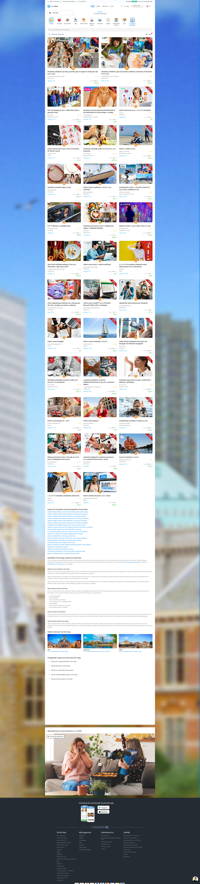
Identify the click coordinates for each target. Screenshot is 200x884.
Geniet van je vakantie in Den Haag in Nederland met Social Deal (65, 533)
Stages (58, 852)
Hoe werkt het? (61, 847)
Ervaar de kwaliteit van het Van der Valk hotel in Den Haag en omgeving (67, 538)
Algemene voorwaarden (63, 875)
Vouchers (81, 845)
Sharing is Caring (61, 856)
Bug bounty (60, 880)
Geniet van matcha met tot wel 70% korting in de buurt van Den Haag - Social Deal (70, 527)
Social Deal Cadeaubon (85, 849)
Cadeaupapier (82, 847)
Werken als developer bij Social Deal (133, 847)
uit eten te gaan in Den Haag (131, 562)
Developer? (60, 854)
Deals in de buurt (61, 840)
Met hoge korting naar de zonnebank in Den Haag (61, 542)
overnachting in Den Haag (55, 564)
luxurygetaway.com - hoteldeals (65, 870)
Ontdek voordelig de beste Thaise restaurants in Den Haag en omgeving (67, 520)
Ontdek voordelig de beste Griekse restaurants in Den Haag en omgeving (67, 514)
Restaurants (105, 6)
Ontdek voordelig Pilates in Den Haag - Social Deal (61, 536)
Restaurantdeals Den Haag (64, 842)
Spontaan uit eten (61, 868)
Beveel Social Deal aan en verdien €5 (66, 859)
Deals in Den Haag (61, 838)
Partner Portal (127, 849)
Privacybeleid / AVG (62, 878)
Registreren (82, 835)
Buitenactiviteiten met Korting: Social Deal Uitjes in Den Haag (64, 529)
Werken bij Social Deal (129, 842)
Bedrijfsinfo (127, 856)
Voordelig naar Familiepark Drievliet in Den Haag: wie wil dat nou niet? (67, 525)
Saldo (80, 842)
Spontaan (59, 863)
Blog (58, 861)
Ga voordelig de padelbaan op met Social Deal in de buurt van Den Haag (67, 531)
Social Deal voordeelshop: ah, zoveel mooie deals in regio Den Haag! (66, 551)
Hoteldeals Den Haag (62, 845)
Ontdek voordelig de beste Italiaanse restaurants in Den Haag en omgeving (68, 518)
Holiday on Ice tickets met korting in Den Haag (60, 549)
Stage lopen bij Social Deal (130, 845)
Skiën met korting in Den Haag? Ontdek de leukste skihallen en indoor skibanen (69, 544)
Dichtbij (98, 6)
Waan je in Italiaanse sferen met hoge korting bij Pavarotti (63, 553)
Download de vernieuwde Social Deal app (111, 838)
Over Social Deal (61, 835)
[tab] (100, 661)
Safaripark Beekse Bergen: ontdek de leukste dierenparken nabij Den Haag (68, 512)
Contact (103, 849)
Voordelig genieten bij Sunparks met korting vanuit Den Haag (64, 540)
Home (92, 6)
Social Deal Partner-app (130, 852)
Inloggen (81, 838)
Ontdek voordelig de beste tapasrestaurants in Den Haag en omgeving (67, 516)
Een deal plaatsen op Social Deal (132, 840)
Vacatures (59, 849)
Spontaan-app (60, 866)
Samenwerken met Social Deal (131, 835)
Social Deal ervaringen (63, 873)
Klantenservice (105, 835)
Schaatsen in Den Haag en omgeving (58, 547)
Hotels (111, 6)
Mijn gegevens (83, 840)
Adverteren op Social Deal (130, 838)
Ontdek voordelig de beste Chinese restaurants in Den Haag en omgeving (68, 523)
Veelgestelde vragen (106, 842)
